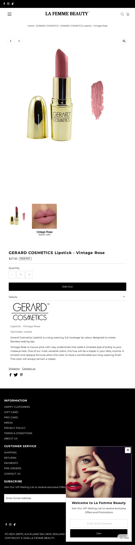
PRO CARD (11, 417)
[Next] (19, 41)
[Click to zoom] (124, 41)
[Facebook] (4, 4)
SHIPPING (10, 452)
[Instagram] (8, 4)
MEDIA (8, 422)
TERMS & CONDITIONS (18, 433)
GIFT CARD (11, 412)
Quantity (14, 268)
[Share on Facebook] (11, 375)
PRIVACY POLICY (15, 428)
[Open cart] (127, 14)
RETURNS (10, 457)
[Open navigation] (20, 14)
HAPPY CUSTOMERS (17, 406)
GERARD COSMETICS (47, 25)
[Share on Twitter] (16, 375)
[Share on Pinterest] (21, 375)
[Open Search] (122, 14)
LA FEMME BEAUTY (42, 538)
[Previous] (10, 41)
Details (13, 297)
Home (30, 25)
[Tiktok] (12, 4)
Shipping (14, 368)
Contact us (28, 368)
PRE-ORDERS (12, 468)
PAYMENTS (11, 463)
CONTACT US (12, 473)
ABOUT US (10, 438)
